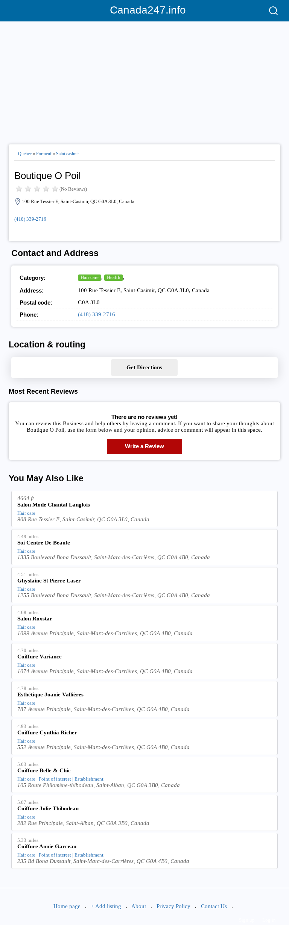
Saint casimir (67, 153)
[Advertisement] (144, 79)
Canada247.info (144, 10)
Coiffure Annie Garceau (46, 846)
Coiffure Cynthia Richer (47, 732)
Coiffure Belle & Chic (44, 770)
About (138, 906)
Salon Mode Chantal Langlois (53, 505)
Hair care (90, 277)
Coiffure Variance (39, 657)
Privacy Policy (173, 906)
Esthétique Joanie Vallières (50, 694)
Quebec (25, 153)
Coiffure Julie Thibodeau (48, 808)
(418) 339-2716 (30, 219)
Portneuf (44, 153)
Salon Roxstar (34, 619)
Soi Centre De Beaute (43, 543)
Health (113, 277)
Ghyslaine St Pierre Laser (49, 581)
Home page (67, 906)
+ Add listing (106, 906)
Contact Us (214, 906)
